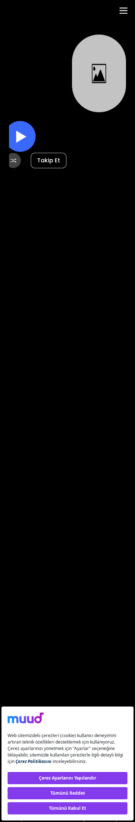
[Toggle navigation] (123, 10)
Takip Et (48, 160)
